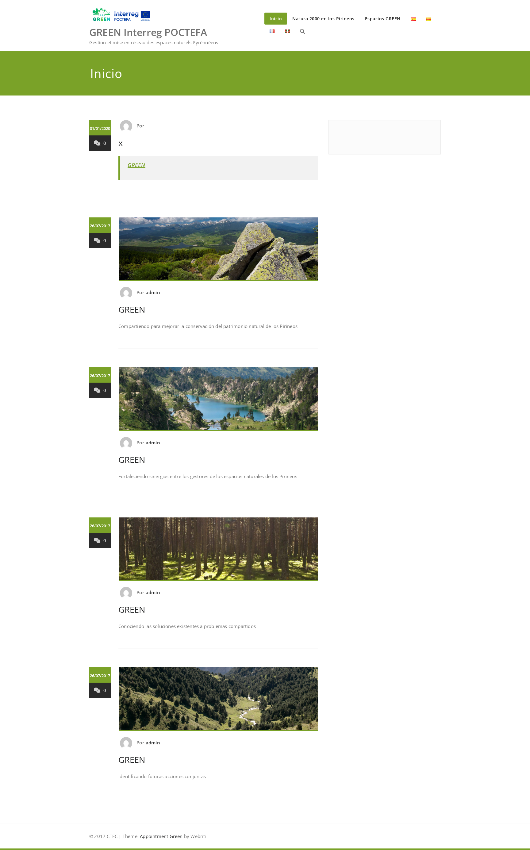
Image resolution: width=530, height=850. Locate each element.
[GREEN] (218, 251)
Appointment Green (161, 836)
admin (153, 292)
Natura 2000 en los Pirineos (323, 18)
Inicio (276, 18)
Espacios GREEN (383, 18)
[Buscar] (302, 31)
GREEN (136, 165)
